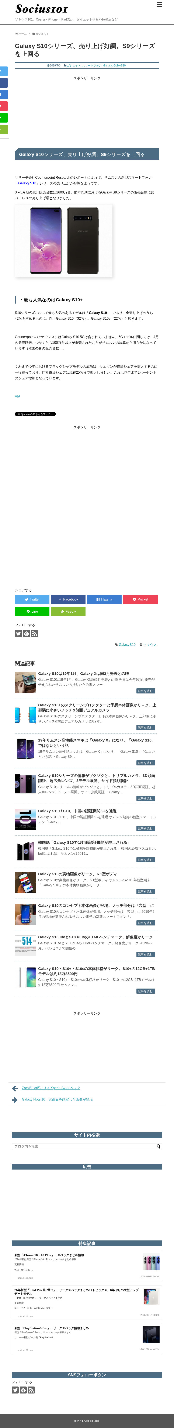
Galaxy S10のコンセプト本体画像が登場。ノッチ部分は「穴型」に (96, 905)
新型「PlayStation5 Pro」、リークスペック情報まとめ (51, 1328)
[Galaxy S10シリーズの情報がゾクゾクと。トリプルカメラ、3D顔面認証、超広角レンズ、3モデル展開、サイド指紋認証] (25, 784)
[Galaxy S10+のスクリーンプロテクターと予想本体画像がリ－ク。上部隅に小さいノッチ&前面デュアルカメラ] (25, 713)
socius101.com (25, 1278)
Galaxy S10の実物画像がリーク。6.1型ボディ (77, 874)
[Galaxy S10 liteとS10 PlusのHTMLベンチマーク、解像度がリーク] (25, 945)
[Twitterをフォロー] (18, 633)
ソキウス (150, 644)
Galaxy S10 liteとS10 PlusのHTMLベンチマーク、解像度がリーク (95, 937)
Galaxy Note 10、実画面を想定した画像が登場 (57, 1099)
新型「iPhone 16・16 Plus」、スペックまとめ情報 (49, 1255)
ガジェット (74, 65)
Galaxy (107, 65)
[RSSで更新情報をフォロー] (34, 633)
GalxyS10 (120, 65)
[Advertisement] (87, 110)
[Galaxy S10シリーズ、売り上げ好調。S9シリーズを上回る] (104, 599)
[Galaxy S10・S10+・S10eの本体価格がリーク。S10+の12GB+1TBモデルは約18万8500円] (25, 977)
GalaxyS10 (127, 644)
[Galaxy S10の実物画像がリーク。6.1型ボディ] (25, 882)
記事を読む (145, 691)
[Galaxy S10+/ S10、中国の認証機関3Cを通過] (25, 819)
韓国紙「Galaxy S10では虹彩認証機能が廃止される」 (84, 842)
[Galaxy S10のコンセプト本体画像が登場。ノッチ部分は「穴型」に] (25, 914)
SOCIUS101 (91, 1421)
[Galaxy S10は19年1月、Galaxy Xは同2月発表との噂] (25, 682)
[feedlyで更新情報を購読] (26, 633)
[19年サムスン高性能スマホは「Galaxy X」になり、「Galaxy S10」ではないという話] (25, 749)
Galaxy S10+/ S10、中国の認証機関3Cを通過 (77, 811)
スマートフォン (92, 65)
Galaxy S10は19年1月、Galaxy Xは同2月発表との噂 (83, 673)
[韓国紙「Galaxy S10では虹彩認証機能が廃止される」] (25, 851)
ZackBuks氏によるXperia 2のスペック (51, 1088)
